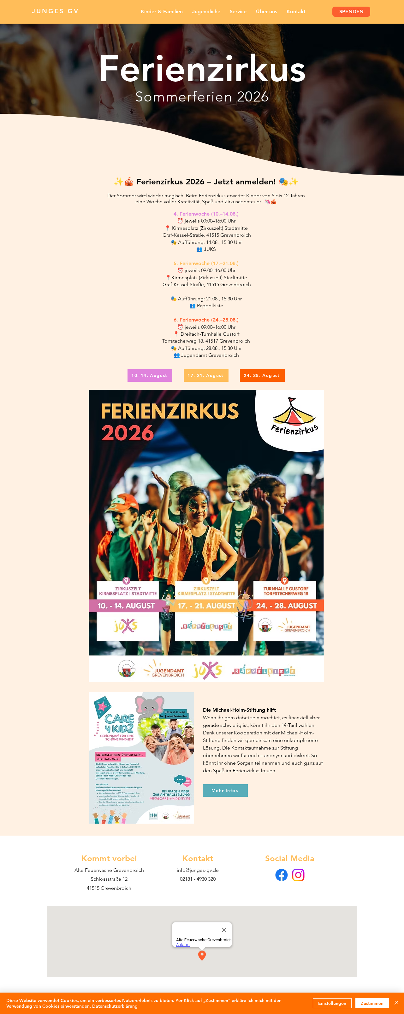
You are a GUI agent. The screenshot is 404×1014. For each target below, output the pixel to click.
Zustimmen (372, 1003)
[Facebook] (281, 875)
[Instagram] (298, 875)
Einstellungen (332, 1003)
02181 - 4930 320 (198, 879)
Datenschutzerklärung (115, 1006)
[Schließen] (396, 1003)
